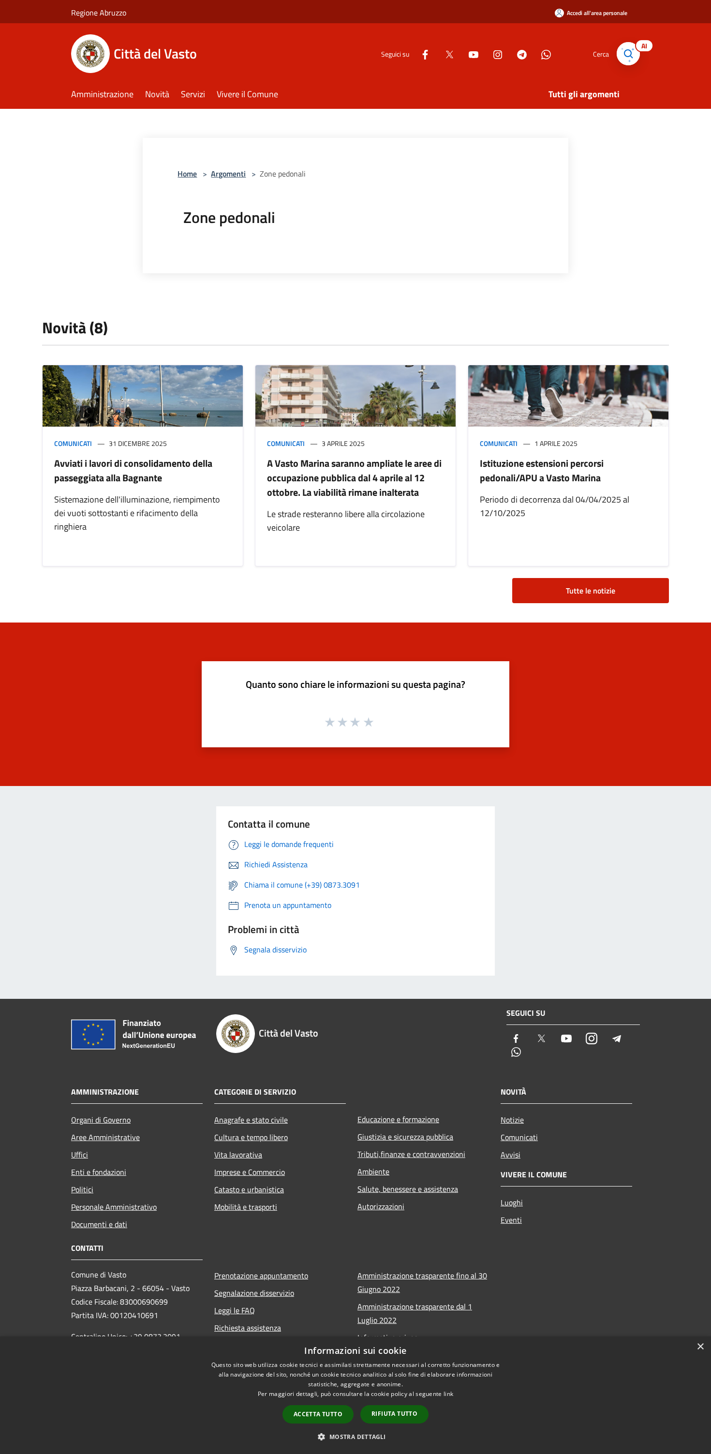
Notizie (512, 1120)
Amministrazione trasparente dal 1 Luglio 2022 (414, 1313)
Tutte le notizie (590, 590)
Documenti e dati (99, 1224)
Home (187, 173)
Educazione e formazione (398, 1119)
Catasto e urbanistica (249, 1189)
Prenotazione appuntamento (261, 1275)
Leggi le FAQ (234, 1310)
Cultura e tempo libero (251, 1137)
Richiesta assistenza (247, 1328)
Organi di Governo (101, 1120)
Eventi (511, 1220)
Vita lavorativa (238, 1154)
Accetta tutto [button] (318, 1414)
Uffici (79, 1154)
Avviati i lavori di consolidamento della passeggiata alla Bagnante (133, 470)
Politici (82, 1189)
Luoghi (512, 1202)
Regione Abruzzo (98, 12)
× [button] (700, 1346)
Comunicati (73, 443)
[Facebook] (421, 53)
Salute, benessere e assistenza (407, 1189)
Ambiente (373, 1171)
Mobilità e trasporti (245, 1207)
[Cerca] (628, 53)
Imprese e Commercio (249, 1172)
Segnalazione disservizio (254, 1293)
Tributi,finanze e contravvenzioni (411, 1154)
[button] (355, 1436)
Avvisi (510, 1154)
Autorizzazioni (380, 1206)
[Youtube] (469, 53)
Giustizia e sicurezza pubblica (405, 1136)
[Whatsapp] (542, 53)
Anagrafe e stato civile (251, 1120)
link (448, 1394)
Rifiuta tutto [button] (394, 1413)
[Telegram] (518, 53)
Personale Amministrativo (114, 1207)
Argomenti (228, 173)
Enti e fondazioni (98, 1172)
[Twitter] (445, 53)
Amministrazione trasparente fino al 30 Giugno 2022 (422, 1282)
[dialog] (355, 1395)
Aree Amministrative (105, 1137)
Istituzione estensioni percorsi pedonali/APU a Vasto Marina (542, 470)
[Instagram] (494, 53)
